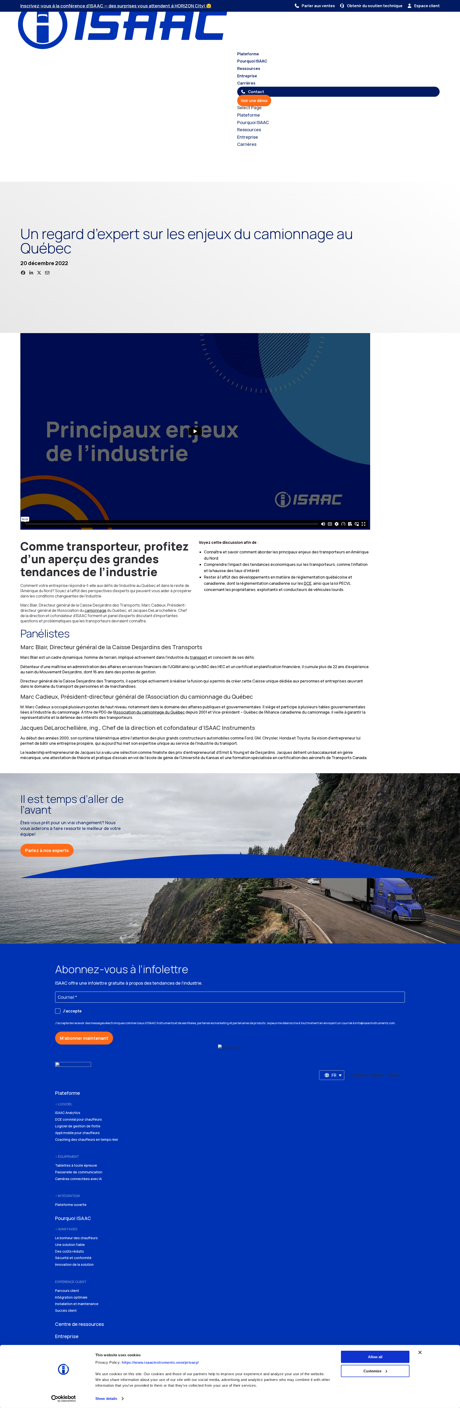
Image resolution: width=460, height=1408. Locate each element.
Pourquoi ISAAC (252, 61)
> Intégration (67, 1195)
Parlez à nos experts (47, 850)
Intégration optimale (71, 1297)
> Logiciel (63, 1104)
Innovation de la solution (74, 1264)
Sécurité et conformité (73, 1257)
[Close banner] (420, 1352)
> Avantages (66, 1229)
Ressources (248, 68)
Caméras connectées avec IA (78, 1178)
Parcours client (67, 1290)
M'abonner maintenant (84, 1038)
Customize (372, 1371)
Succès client (66, 1310)
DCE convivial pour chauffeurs (78, 1119)
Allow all (375, 1357)
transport (198, 657)
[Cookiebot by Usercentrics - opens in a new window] (64, 1398)
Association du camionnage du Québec (149, 712)
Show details (106, 1399)
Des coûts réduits (69, 1251)
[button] (332, 1075)
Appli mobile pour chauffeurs (77, 1132)
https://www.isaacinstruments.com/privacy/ (160, 1362)
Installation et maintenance (76, 1303)
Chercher (66, 175)
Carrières (246, 83)
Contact (256, 91)
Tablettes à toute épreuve (76, 1165)
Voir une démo (254, 100)
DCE (307, 583)
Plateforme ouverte (70, 1204)
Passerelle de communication (78, 1172)
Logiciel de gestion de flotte (77, 1126)
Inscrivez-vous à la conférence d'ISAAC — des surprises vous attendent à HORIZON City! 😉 (115, 6)
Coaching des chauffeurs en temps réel (86, 1139)
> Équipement (67, 1156)
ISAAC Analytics (67, 1112)
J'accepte (72, 1011)
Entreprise (247, 76)
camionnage (95, 610)
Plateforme (248, 54)
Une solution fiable (70, 1244)
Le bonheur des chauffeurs (76, 1238)
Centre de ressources (79, 1324)
